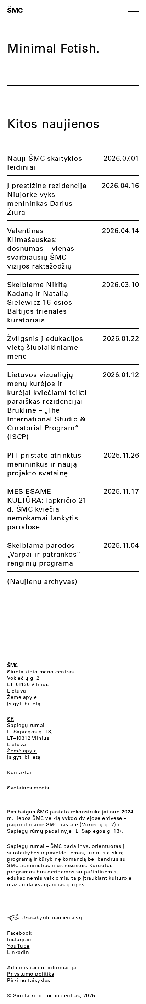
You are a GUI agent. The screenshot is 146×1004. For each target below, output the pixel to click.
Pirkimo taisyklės (28, 980)
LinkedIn (18, 952)
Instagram (20, 939)
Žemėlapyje (22, 697)
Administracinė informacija (41, 967)
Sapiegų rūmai (26, 725)
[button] (133, 9)
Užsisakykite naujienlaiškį (51, 917)
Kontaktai (19, 772)
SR (10, 719)
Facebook (19, 933)
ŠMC (15, 10)
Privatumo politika (30, 974)
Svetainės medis (28, 787)
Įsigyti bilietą (24, 703)
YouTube (18, 946)
